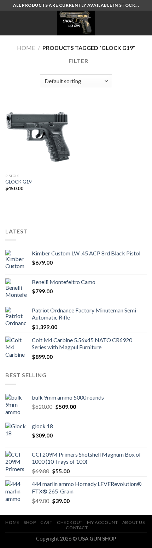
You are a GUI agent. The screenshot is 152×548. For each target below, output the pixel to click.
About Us (133, 522)
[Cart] (143, 23)
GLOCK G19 (18, 182)
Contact (77, 527)
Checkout (70, 522)
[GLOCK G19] (38, 136)
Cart (46, 522)
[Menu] (9, 23)
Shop (30, 522)
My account (102, 522)
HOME (12, 522)
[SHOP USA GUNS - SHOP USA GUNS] (76, 23)
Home (26, 47)
